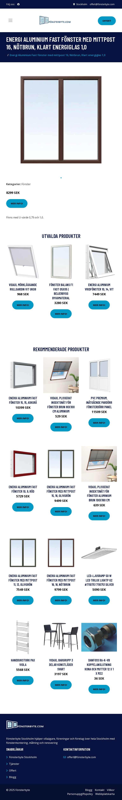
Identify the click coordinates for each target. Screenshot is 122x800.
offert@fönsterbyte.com (102, 4)
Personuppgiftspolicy (80, 794)
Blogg (12, 777)
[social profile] (18, 4)
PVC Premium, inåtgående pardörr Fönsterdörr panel (99, 402)
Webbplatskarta (105, 794)
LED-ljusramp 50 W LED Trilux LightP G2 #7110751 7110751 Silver (99, 580)
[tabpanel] (61, 120)
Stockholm (81, 4)
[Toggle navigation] (10, 20)
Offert (106, 20)
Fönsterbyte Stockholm (23, 757)
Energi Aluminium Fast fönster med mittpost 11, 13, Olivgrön (23, 580)
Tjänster (14, 764)
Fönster (26, 184)
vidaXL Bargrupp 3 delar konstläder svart (61, 664)
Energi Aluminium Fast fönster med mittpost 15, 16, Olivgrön (61, 491)
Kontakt (99, 790)
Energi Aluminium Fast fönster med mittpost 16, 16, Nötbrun (61, 580)
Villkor (111, 790)
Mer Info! (17, 203)
